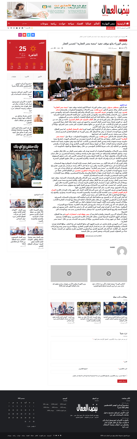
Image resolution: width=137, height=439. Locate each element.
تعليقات (13, 76)
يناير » (28, 426)
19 (17, 414)
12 (17, 410)
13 (13, 410)
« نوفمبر (33, 426)
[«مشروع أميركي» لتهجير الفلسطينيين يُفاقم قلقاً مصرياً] (38, 86)
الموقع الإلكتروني (83, 368)
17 (25, 414)
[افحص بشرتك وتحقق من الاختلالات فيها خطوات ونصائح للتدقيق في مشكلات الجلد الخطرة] (38, 118)
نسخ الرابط (80, 236)
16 (29, 414)
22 (33, 417)
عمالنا (88, 23)
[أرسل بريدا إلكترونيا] (119, 48)
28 (9, 417)
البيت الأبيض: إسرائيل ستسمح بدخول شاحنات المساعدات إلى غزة (21, 94)
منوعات (44, 23)
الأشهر (40, 76)
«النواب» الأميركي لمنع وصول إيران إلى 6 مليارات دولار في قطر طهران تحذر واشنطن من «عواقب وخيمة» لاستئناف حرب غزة (21, 106)
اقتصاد (80, 23)
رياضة (53, 23)
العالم (97, 23)
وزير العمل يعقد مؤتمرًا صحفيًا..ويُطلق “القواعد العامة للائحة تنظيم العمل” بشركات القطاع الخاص (35, 241)
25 (21, 417)
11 (21, 410)
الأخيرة (27, 76)
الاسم (125, 361)
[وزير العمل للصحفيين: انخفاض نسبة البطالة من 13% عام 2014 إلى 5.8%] (18, 230)
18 (21, 414)
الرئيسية (121, 23)
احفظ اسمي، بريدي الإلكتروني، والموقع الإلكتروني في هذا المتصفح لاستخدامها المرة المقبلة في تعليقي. (99, 375)
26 (17, 417)
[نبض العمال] (115, 10)
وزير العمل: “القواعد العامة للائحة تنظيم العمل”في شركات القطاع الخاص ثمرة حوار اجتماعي (63, 318)
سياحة (71, 23)
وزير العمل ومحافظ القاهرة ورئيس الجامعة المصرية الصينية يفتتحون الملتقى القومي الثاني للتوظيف (115, 318)
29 (33, 421)
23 (29, 417)
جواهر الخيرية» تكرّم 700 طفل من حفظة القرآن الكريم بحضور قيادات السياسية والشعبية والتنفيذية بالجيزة (89, 318)
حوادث (62, 23)
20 (13, 414)
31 (25, 421)
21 (9, 414)
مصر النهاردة (108, 23)
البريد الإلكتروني (122, 368)
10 (25, 410)
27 (13, 417)
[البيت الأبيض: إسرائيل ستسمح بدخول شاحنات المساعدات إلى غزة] (38, 94)
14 (9, 410)
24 (25, 417)
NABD (112, 247)
